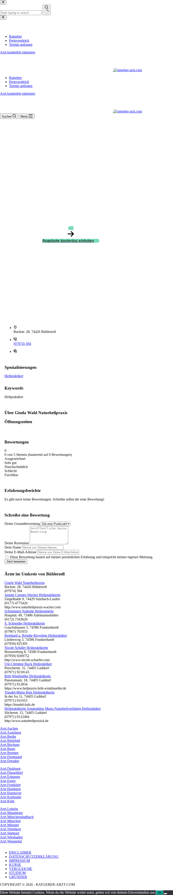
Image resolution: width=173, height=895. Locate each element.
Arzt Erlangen (10, 777)
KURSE (15, 865)
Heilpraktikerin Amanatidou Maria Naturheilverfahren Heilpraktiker (53, 708)
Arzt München (10, 821)
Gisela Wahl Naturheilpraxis (25, 583)
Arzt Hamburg (10, 789)
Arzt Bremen (9, 753)
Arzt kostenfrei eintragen (17, 93)
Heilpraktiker (14, 376)
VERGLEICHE (20, 869)
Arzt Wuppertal (11, 841)
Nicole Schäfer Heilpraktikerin (26, 648)
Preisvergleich (19, 82)
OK (159, 892)
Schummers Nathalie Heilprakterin (29, 611)
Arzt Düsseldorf (11, 773)
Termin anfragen (20, 86)
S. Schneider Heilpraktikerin (25, 623)
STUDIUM (17, 873)
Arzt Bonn (7, 749)
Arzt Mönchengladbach (17, 817)
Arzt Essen (8, 781)
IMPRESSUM (19, 861)
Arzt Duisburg (10, 768)
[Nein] (165, 893)
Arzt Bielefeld (10, 741)
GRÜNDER (18, 877)
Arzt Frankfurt (10, 785)
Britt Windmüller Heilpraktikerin (28, 676)
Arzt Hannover (10, 793)
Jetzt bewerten (15, 561)
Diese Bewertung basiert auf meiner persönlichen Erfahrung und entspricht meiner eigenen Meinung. (81, 557)
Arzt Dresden (9, 761)
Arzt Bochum (9, 745)
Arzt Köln (7, 801)
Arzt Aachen (9, 728)
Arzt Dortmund (11, 757)
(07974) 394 (22, 344)
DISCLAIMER (20, 852)
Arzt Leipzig (9, 809)
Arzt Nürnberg (10, 829)
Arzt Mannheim (11, 813)
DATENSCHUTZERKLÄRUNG (34, 856)
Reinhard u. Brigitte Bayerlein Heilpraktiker (36, 635)
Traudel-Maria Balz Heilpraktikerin (30, 692)
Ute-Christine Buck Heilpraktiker (28, 664)
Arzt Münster (9, 825)
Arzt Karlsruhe (10, 797)
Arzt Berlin (8, 736)
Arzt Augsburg (10, 732)
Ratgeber (15, 78)
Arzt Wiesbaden (11, 837)
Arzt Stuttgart (9, 833)
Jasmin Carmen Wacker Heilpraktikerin (32, 595)
